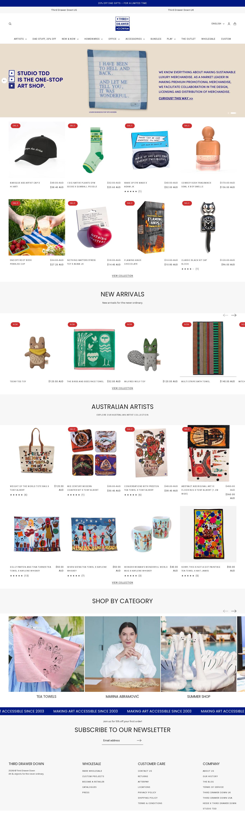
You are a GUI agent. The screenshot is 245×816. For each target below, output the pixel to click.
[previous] (4, 80)
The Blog (208, 782)
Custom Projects (93, 776)
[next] (241, 80)
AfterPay (143, 782)
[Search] (10, 23)
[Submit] (139, 740)
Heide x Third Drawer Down (219, 803)
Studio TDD (210, 809)
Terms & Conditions (150, 803)
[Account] (228, 23)
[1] (231, 113)
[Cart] (234, 23)
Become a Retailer (93, 782)
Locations (144, 787)
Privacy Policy (147, 792)
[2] (235, 113)
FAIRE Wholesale (92, 771)
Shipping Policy (148, 798)
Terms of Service (213, 787)
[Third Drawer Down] (122, 23)
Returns (143, 776)
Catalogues (89, 787)
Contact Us (145, 771)
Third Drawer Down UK (217, 792)
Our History (210, 776)
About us (208, 771)
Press (85, 792)
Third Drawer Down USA (217, 798)
